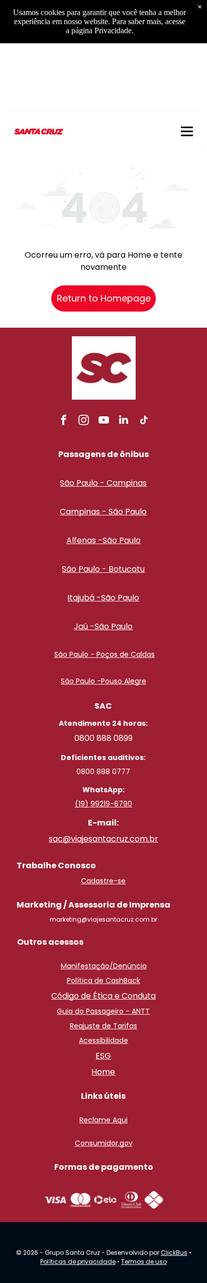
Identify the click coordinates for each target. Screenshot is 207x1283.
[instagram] (83, 421)
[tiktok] (144, 421)
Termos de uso (144, 1261)
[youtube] (103, 421)
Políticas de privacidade (78, 1261)
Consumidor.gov (104, 1143)
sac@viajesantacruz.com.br (103, 839)
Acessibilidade (103, 1040)
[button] (186, 131)
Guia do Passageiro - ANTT (103, 1011)
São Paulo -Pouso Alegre (103, 681)
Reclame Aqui (103, 1120)
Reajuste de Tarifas (103, 1026)
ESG (103, 1056)
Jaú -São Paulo (103, 626)
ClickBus (174, 1252)
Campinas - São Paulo (103, 511)
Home (103, 1072)
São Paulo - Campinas (103, 483)
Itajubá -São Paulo (103, 597)
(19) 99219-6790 (103, 804)
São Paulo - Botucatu (103, 569)
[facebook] (63, 421)
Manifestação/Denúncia (104, 966)
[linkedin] (124, 421)
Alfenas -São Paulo (103, 540)
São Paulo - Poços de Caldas (104, 654)
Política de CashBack (103, 980)
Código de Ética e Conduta (103, 996)
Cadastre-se (103, 881)
